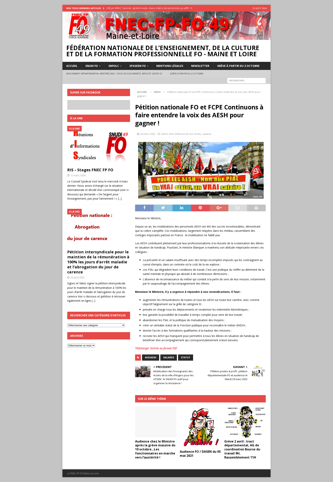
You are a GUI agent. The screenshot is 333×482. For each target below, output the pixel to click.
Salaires (168, 357)
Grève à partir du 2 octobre (238, 66)
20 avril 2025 (77, 277)
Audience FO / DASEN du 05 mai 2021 (200, 453)
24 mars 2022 (147, 134)
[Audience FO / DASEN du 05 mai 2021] (200, 427)
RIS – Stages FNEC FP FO (90, 169)
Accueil (71, 66)
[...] (120, 198)
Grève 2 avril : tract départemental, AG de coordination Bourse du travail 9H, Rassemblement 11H (242, 449)
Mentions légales (169, 66)
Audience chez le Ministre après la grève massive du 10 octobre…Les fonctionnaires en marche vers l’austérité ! (155, 449)
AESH (164, 134)
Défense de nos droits (188, 134)
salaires (207, 134)
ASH (171, 134)
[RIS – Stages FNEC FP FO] (98, 145)
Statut (185, 357)
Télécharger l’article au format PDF (156, 348)
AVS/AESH (150, 357)
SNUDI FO (91, 66)
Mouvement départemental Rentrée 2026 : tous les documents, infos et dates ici (114, 73)
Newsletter (200, 66)
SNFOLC (113, 66)
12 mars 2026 (78, 175)
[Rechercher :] (246, 80)
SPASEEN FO (138, 66)
